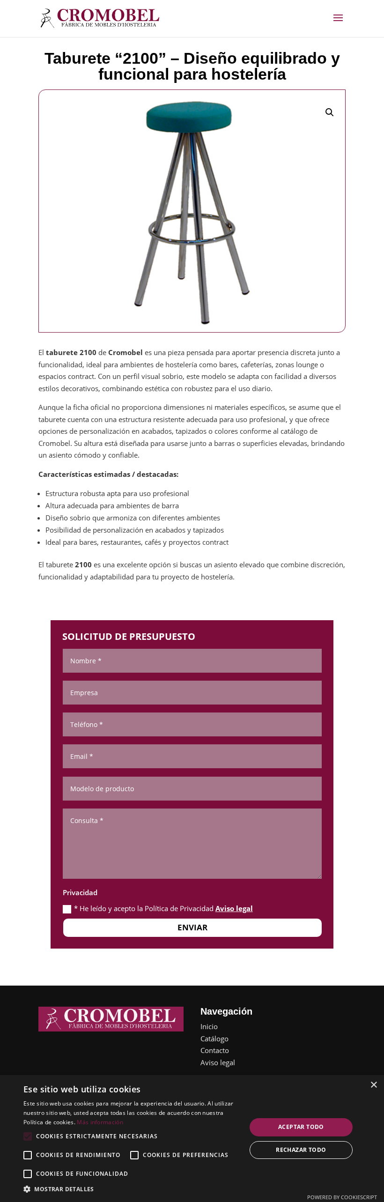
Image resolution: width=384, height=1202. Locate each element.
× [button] (373, 1085)
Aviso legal (234, 908)
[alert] (192, 1138)
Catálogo (214, 1038)
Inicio (209, 1026)
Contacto (214, 1050)
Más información (100, 1122)
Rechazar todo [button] (301, 1150)
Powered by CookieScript (342, 1197)
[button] (329, 112)
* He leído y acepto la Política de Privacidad (163, 908)
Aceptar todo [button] (301, 1127)
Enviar (192, 927)
